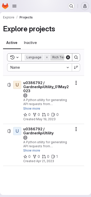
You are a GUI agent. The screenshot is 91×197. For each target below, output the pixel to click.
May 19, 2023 (46, 119)
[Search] (76, 57)
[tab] (12, 42)
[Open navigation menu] (14, 6)
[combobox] (39, 67)
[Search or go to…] (71, 6)
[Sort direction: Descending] (76, 67)
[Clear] (68, 57)
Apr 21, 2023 (45, 161)
